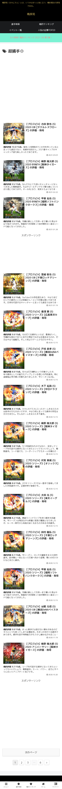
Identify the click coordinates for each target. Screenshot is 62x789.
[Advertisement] (31, 87)
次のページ (31, 752)
